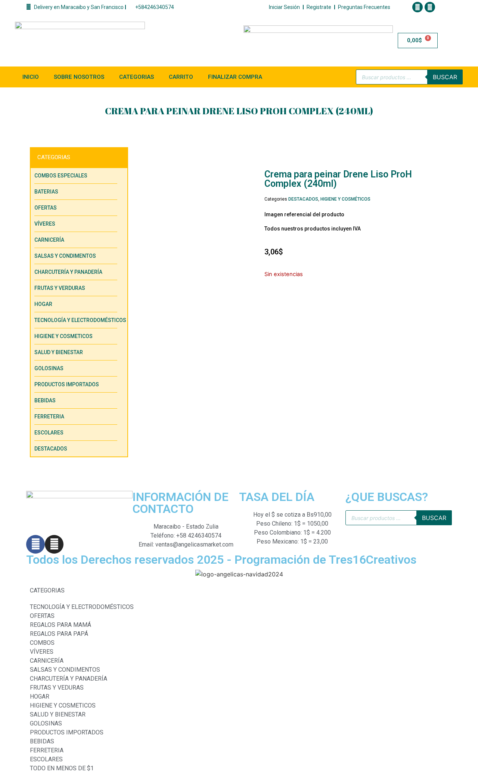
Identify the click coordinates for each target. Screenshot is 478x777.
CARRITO (181, 77)
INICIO (30, 77)
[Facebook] (417, 7)
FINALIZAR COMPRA (235, 77)
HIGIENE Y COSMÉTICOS (345, 199)
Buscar (445, 77)
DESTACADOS (303, 199)
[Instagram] (430, 7)
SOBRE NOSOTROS (79, 77)
